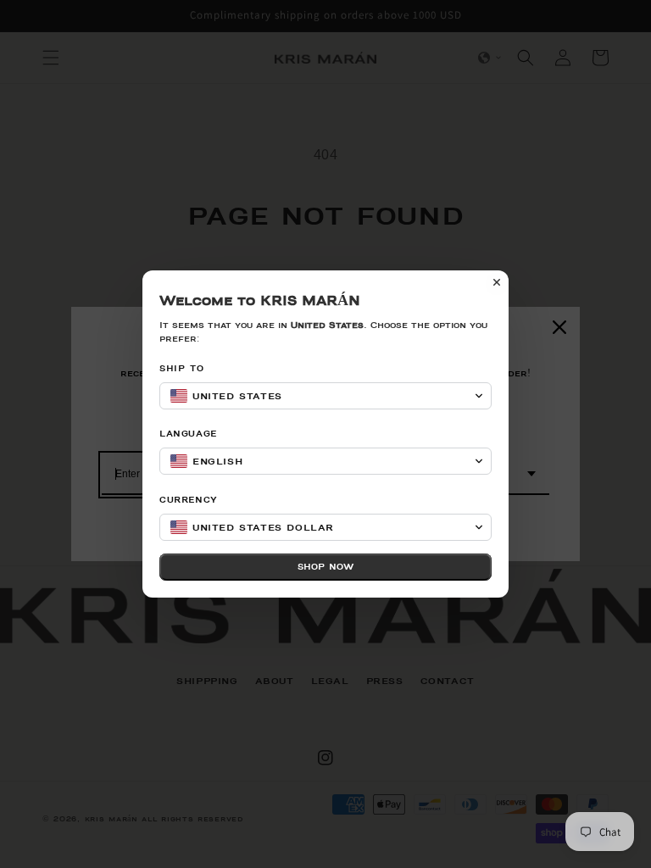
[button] (325, 395)
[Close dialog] (496, 282)
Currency (188, 499)
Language (188, 433)
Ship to (181, 368)
